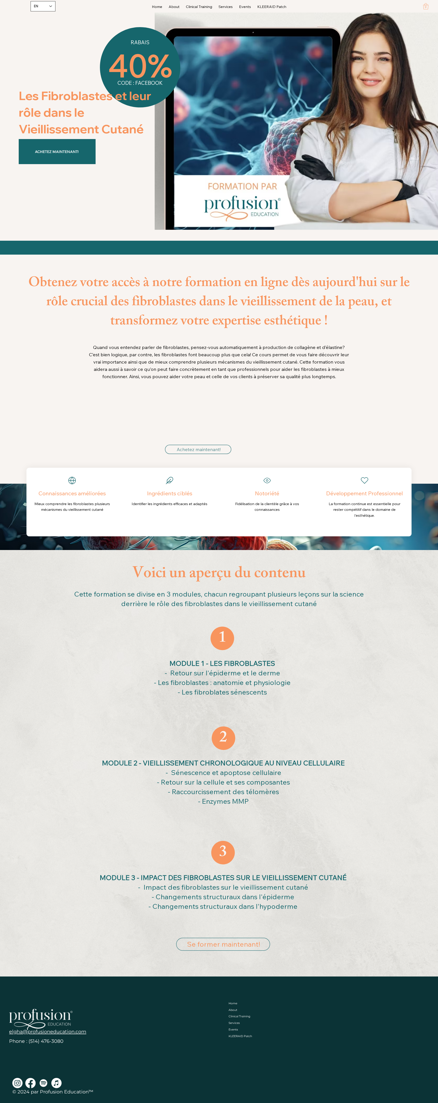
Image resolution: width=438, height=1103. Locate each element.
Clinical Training (239, 1016)
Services (234, 1023)
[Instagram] (17, 1083)
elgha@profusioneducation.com (47, 1031)
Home (233, 1003)
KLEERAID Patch (240, 1036)
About (233, 1010)
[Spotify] (43, 1083)
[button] (425, 6)
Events (233, 1029)
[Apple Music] (56, 1083)
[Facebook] (30, 1083)
